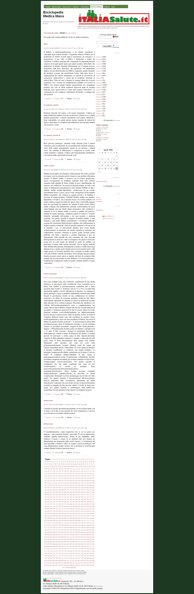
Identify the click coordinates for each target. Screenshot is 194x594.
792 (65, 558)
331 (85, 497)
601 (85, 532)
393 (57, 506)
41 (75, 462)
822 (48, 563)
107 (62, 469)
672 (82, 542)
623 (45, 537)
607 (51, 535)
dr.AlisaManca (49, 278)
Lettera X (99, 111)
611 (62, 535)
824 (54, 563)
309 (73, 495)
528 (82, 523)
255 (73, 488)
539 (62, 525)
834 (82, 563)
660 (48, 542)
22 (87, 459)
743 (79, 551)
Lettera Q (99, 94)
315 (90, 495)
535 (51, 525)
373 (51, 504)
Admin (46, 24)
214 (59, 483)
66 (75, 464)
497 (45, 520)
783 (90, 556)
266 (54, 490)
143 (62, 473)
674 (87, 542)
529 (85, 523)
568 (93, 528)
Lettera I (98, 76)
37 (67, 462)
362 (71, 502)
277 (85, 490)
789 (57, 558)
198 (65, 481)
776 (71, 556)
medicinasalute (50, 109)
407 (45, 509)
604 (93, 532)
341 (62, 499)
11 (65, 459)
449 (62, 513)
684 (65, 544)
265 (51, 490)
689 (79, 544)
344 (71, 499)
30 (53, 462)
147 (73, 473)
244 (93, 485)
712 (93, 546)
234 (65, 485)
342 (65, 499)
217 (68, 483)
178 (59, 478)
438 (82, 511)
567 (90, 528)
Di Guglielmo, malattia (51, 105)
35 (63, 462)
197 (62, 481)
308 (71, 495)
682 (59, 544)
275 (79, 490)
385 (85, 504)
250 (59, 488)
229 (51, 485)
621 (90, 535)
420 (82, 509)
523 (68, 523)
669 (73, 542)
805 (51, 560)
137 (45, 473)
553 (51, 528)
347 (79, 499)
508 (76, 520)
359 (62, 502)
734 (54, 551)
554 (54, 528)
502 (59, 520)
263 (45, 490)
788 (54, 558)
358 (59, 502)
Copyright (99, 201)
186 (82, 478)
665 (62, 542)
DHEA (46, 44)
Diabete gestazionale (50, 274)
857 (64, 568)
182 (71, 478)
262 (93, 488)
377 (62, 504)
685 (68, 544)
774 (65, 556)
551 (45, 528)
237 (73, 485)
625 (51, 537)
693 (90, 544)
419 (79, 509)
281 (45, 492)
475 (85, 516)
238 (76, 485)
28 (49, 462)
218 (71, 483)
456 (82, 513)
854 (87, 565)
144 (65, 473)
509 (79, 520)
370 (93, 502)
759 (73, 553)
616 (76, 535)
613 (68, 535)
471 (73, 516)
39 (71, 462)
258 (82, 488)
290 (71, 492)
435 (73, 511)
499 (51, 520)
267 (57, 490)
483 (57, 518)
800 (87, 558)
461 (45, 516)
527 (79, 523)
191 (45, 481)
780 (82, 556)
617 (79, 535)
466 (59, 516)
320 (54, 497)
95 (83, 466)
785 (45, 558)
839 (45, 565)
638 (87, 537)
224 (87, 483)
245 (45, 488)
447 (57, 513)
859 (69, 568)
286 (59, 492)
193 (51, 481)
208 (93, 481)
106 (59, 469)
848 (71, 565)
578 (71, 530)
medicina (48, 48)
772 (59, 556)
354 (48, 502)
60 (63, 464)
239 (79, 485)
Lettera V (99, 106)
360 (65, 502)
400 (76, 506)
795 (73, 558)
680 (54, 544)
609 (57, 535)
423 (90, 509)
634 (76, 537)
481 (51, 518)
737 (62, 551)
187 (85, 478)
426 (48, 511)
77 (46, 466)
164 (71, 476)
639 (90, 537)
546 (82, 525)
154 (93, 473)
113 (79, 469)
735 (57, 551)
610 (59, 535)
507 (73, 520)
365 (79, 502)
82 (57, 466)
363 (73, 502)
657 (90, 539)
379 (68, 504)
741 (73, 551)
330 (82, 497)
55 (53, 464)
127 (68, 471)
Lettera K (99, 80)
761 (79, 553)
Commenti (57, 99)
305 (62, 495)
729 (90, 549)
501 (57, 520)
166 (76, 476)
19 (81, 459)
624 (48, 537)
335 (45, 499)
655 (85, 539)
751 (51, 553)
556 (59, 528)
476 (87, 516)
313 (85, 495)
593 (62, 532)
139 (51, 473)
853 (85, 565)
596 (71, 532)
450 (65, 513)
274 (76, 490)
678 (48, 544)
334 (93, 497)
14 (71, 459)
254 (71, 488)
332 (87, 497)
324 (65, 497)
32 (57, 462)
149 (79, 473)
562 (76, 528)
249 (57, 488)
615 (73, 535)
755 (62, 553)
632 (71, 537)
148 (76, 473)
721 (68, 549)
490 (76, 518)
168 (82, 476)
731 (45, 551)
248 (54, 488)
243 (90, 485)
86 (65, 466)
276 (82, 490)
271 (68, 490)
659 (45, 542)
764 (87, 553)
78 (49, 466)
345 (73, 499)
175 (51, 478)
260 (87, 488)
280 (93, 490)
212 (54, 483)
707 (79, 546)
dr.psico (47, 170)
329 (79, 497)
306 (65, 495)
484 (59, 518)
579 (73, 530)
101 (45, 469)
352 (93, 499)
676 (93, 542)
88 (69, 466)
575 (62, 530)
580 (76, 530)
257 (79, 488)
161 (62, 476)
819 (90, 560)
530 (87, 523)
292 (76, 492)
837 (90, 563)
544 (76, 525)
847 (68, 565)
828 (65, 563)
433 (68, 511)
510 (82, 520)
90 (73, 466)
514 (93, 520)
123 (57, 471)
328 (76, 497)
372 (48, 504)
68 (79, 464)
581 (79, 530)
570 (48, 530)
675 (90, 542)
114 (82, 469)
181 (68, 478)
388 (93, 504)
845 (62, 565)
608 (54, 535)
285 (57, 492)
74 (91, 464)
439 (85, 511)
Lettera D (70, 48)
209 (45, 483)
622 (93, 535)
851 (79, 565)
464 (54, 516)
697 (51, 546)
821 (45, 563)
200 (71, 481)
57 (57, 464)
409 (51, 509)
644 (54, 539)
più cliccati (116, 120)
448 (59, 513)
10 (63, 459)
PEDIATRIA (85, 7)
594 (65, 532)
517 (51, 523)
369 (90, 502)
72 (87, 464)
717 (57, 549)
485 (62, 518)
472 (76, 516)
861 (75, 568)
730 (93, 549)
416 (71, 509)
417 (73, 509)
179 (62, 478)
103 (51, 469)
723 (73, 549)
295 (85, 492)
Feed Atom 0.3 (109, 218)
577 (68, 530)
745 (85, 551)
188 (87, 478)
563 (79, 528)
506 (71, 520)
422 (87, 509)
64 (71, 464)
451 (68, 513)
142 (59, 473)
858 (66, 568)
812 (71, 560)
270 (65, 490)
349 (85, 499)
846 (65, 565)
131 (79, 471)
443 (45, 513)
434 (71, 511)
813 (73, 560)
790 (59, 558)
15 (73, 459)
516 (48, 523)
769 (51, 556)
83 (59, 466)
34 (61, 462)
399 (73, 506)
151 (85, 473)
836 (87, 563)
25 (93, 459)
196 (59, 481)
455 (79, 513)
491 (79, 518)
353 (45, 502)
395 (62, 506)
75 (93, 464)
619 (85, 535)
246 (48, 488)
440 (87, 511)
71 (85, 464)
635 (79, 537)
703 (68, 546)
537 (57, 525)
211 (51, 483)
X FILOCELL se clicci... (103, 132)
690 (82, 544)
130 (76, 471)
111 (73, 469)
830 (71, 563)
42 (77, 462)
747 (90, 551)
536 (54, 525)
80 (53, 466)
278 (87, 490)
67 (77, 464)
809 (62, 560)
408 (48, 509)
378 (65, 504)
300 (48, 495)
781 (85, 556)
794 (71, 558)
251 (62, 488)
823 (51, 563)
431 (62, 511)
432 (65, 511)
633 (73, 537)
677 (45, 544)
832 (76, 563)
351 (90, 499)
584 (87, 530)
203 (79, 481)
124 (59, 471)
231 (57, 485)
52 (47, 464)
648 (65, 539)
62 (67, 464)
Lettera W (99, 109)
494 (87, 518)
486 (65, 518)
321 (57, 497)
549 (90, 525)
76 (44, 466)
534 (48, 525)
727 (85, 549)
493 (85, 518)
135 (90, 471)
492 (82, 518)
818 (87, 560)
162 (65, 476)
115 (85, 469)
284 (54, 492)
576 (65, 530)
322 (59, 497)
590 (54, 532)
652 (76, 539)
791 (62, 558)
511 (85, 520)
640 (93, 537)
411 (57, 509)
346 (76, 499)
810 (65, 560)
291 (73, 492)
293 (79, 492)
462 (48, 516)
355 (51, 502)
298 (93, 492)
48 (89, 462)
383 (79, 504)
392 (54, 506)
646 (59, 539)
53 (49, 464)
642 (48, 539)
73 (89, 464)
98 (89, 466)
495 (90, 518)
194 (54, 481)
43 (79, 462)
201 (73, 481)
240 (82, 485)
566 (87, 528)
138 (48, 473)
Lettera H (99, 73)
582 (82, 530)
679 (51, 544)
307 (68, 495)
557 (62, 528)
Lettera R (99, 97)
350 (87, 499)
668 (71, 542)
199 (68, 481)
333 (90, 497)
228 (48, 485)
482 (54, 518)
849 (73, 565)
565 (85, 528)
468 (65, 516)
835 (85, 563)
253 (68, 488)
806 (54, 560)
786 (48, 558)
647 (62, 539)
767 (45, 556)
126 (65, 471)
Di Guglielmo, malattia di (52, 135)
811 (68, 560)
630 (65, 537)
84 (61, 466)
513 (90, 520)
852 (82, 565)
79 (51, 466)
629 (62, 537)
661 (51, 542)
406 (93, 506)
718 (59, 549)
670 (76, 542)
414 (65, 509)
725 (79, 549)
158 (54, 476)
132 (82, 471)
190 (93, 478)
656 (87, 539)
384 (82, 504)
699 (57, 546)
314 (87, 495)
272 (71, 490)
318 (48, 497)
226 (93, 483)
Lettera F (98, 69)
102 (48, 469)
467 (62, 516)
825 (57, 563)
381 (73, 504)
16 (75, 459)
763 (85, 553)
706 (76, 546)
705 (73, 546)
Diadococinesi (48, 400)
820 (93, 560)
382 (76, 504)
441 (90, 511)
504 (65, 520)
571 (51, 530)
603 (90, 532)
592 (59, 532)
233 (62, 485)
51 (45, 464)
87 (67, 466)
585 (90, 530)
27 (47, 462)
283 (51, 492)
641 (45, 539)
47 (87, 462)
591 (57, 532)
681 (57, 544)
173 (45, 478)
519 (57, 523)
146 (71, 473)
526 (76, 523)
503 (62, 520)
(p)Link (48, 99)
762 (82, 553)
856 (93, 565)
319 (51, 497)
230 (54, 485)
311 (79, 495)
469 (68, 516)
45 (83, 462)
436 (76, 511)
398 (71, 506)
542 (71, 525)
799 (85, 558)
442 (93, 511)
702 (65, 546)
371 (45, 504)
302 (54, 495)
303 (57, 495)
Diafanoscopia (48, 424)
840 (48, 565)
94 (81, 466)
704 (71, 546)
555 (57, 528)
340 (59, 499)
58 (59, 464)
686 (71, 544)
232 (59, 485)
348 (82, 499)
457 (85, 513)
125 (62, 471)
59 (61, 464)
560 (71, 528)
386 (87, 504)
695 (45, 546)
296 (87, 492)
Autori (98, 197)
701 (62, 546)
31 (55, 462)
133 (85, 471)
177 (57, 478)
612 (65, 535)
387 (90, 504)
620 (87, 535)
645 (57, 539)
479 (45, 518)
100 (93, 466)
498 (48, 520)
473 (79, 516)
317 (45, 497)
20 (83, 459)
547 (85, 525)
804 (48, 560)
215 (62, 483)
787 (51, 558)
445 (51, 513)
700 (59, 546)
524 (71, 523)
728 (87, 549)
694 (93, 544)
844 (59, 565)
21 (85, 459)
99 (91, 466)
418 (76, 509)
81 (55, 466)
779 (79, 556)
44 (81, 462)
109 (68, 469)
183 (73, 478)
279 (90, 490)
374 (54, 504)
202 (76, 481)
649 (68, 539)
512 (87, 520)
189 (90, 478)
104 (54, 469)
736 (59, 551)
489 (73, 518)
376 (59, 504)
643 (51, 539)
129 (73, 471)
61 (65, 464)
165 (73, 476)
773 (62, 556)
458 (87, 513)
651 (73, 539)
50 (93, 462)
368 (87, 502)
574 (59, 530)
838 (93, 563)
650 (71, 539)
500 (54, 520)
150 (82, 473)
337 (51, 499)
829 (68, 563)
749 (45, 553)
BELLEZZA (67, 7)
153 (90, 473)
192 (48, 481)
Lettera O (99, 90)
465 (57, 516)
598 (76, 532)
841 (51, 565)
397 (68, 506)
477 (90, 516)
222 (82, 483)
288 (65, 492)
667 (68, 542)
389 (45, 506)
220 (76, 483)
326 (71, 497)
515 (45, 523)
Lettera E (98, 66)
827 (62, 563)
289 (68, 492)
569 (45, 530)
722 (71, 549)
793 (68, 558)
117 (90, 469)
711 (90, 546)
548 (87, 525)
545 (79, 525)
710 (87, 546)
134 (87, 471)
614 (71, 535)
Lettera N (99, 87)
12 (67, 459)
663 (57, 542)
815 (79, 560)
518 (54, 523)
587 (45, 532)
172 (93, 476)
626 (54, 537)
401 (79, 506)
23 (89, 459)
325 (68, 497)
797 (79, 558)
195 (57, 481)
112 (76, 469)
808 (59, 560)
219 (73, 483)
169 (85, 476)
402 (82, 506)
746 (87, 551)
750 (48, 553)
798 (82, 558)
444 (48, 513)
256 (76, 488)
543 (73, 525)
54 (51, 464)
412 (59, 509)
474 (82, 516)
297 (90, 492)
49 (91, 462)
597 (73, 532)
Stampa (77, 99)
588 (48, 532)
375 (57, 504)
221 (79, 483)
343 (68, 499)
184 (76, 478)
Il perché (98, 199)
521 (62, 523)
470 (71, 516)
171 (90, 476)
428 (54, 511)
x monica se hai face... (102, 127)
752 (54, 553)
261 (90, 488)
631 (68, 537)
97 (87, 466)
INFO (113, 7)
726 (82, 549)
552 (48, 528)
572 (54, 530)
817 (85, 560)
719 (62, 549)
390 (48, 506)
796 (76, 558)
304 (59, 495)
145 (68, 473)
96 (85, 466)
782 (87, 556)
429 (57, 511)
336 (48, 499)
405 (90, 506)
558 (65, 528)
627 (57, 537)
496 (93, 518)
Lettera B (99, 59)
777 (73, 556)
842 (54, 565)
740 (71, 551)
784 (93, 556)
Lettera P (98, 92)
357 (57, 502)
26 (45, 462)
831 (73, 563)
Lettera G (99, 71)
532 (93, 523)
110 (71, 469)
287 (62, 492)
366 (82, 502)
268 (59, 490)
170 (87, 476)
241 (85, 485)
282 (48, 492)
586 (93, 530)
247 (51, 488)
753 (57, 553)
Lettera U (99, 104)
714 (48, 549)
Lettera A (99, 57)
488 (71, 518)
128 (71, 471)
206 (87, 481)
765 (90, 553)
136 (93, 471)
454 (76, 513)
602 (87, 532)
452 (71, 513)
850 (76, 565)
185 (79, 478)
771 (57, 556)
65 (73, 464)
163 (68, 476)
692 (87, 544)
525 (73, 523)
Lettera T (98, 101)
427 (51, 511)
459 (90, 513)
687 (73, 544)
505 (68, 520)
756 (65, 553)
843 (57, 565)
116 (87, 469)
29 (51, 462)
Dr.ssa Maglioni (50, 139)
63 (69, 464)
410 (54, 509)
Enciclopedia (100, 181)
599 (79, 532)
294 (82, 492)
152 (87, 473)
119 (45, 471)
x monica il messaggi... (103, 137)
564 (82, 528)
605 (45, 535)
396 (65, 506)
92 (77, 466)
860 (72, 568)
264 (48, 490)
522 (65, 523)
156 (48, 476)
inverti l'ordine (70, 33)
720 (65, 549)
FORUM (107, 7)
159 (57, 476)
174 (48, 478)
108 (65, 469)
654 (82, 539)
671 (79, 542)
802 (93, 558)
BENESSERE (56, 7)
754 (59, 553)
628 (59, 537)
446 (54, 513)
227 (45, 485)
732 (48, 551)
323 (62, 497)
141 (57, 473)
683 (62, 544)
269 (62, 490)
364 (76, 502)
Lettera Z (98, 116)
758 (71, 553)
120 (48, 471)
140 (54, 473)
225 (90, 483)
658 (93, 539)
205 (85, 481)
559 (68, 528)
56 (55, 464)
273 (73, 490)
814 (76, 560)
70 (83, 464)
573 (57, 530)
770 (54, 556)
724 (76, 549)
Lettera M (99, 85)
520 (59, 523)
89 (71, 466)
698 (54, 546)
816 (82, 560)
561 (73, 528)
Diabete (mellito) (49, 166)
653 (79, 539)
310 (76, 495)
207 (90, 481)
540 (65, 525)
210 (48, 483)
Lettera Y (99, 113)
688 (76, 544)
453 (73, 513)
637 (85, 537)
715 (51, 549)
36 (65, 462)
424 (93, 509)
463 (51, 516)
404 (87, 506)
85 (63, 466)
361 (68, 502)
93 (79, 466)
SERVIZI (76, 7)
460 (93, 513)
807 (57, 560)
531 (90, 523)
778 (76, 556)
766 (93, 553)
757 (68, 553)
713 (45, 549)
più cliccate (116, 186)
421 (85, 509)
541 (68, 525)
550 (93, 525)
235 (68, 485)
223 (85, 483)
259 (85, 488)
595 (68, 532)
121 (51, 471)
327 (73, 497)
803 (45, 560)
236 (71, 485)
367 (85, 502)
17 (77, 459)
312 (82, 495)
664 (59, 542)
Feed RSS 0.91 (109, 216)
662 (54, 542)
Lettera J (98, 78)
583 (85, 530)
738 (65, 551)
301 (51, 495)
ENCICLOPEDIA (96, 7)
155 (45, 476)
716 (54, 549)
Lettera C (99, 61)
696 (48, 546)
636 (82, 537)
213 (57, 483)
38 (69, 462)
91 (75, 466)
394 (59, 506)
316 (93, 495)
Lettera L (98, 83)
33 (59, 462)
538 (59, 525)
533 (45, 525)
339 (57, 499)
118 (93, 469)
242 (87, 485)
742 (76, 551)
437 (79, 511)
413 (62, 509)
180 (65, 478)
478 (93, 516)
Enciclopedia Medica (52, 33)
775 (68, 556)
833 (79, 563)
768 (48, 556)
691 (85, 544)
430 (59, 511)
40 (73, 462)
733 (51, 551)
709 (85, 546)
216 (65, 483)
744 (82, 551)
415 (68, 509)
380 (71, 504)
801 (90, 558)
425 (45, 511)
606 (48, 535)
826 (59, 563)
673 (85, 542)
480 (48, 518)
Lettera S (98, 99)
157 (51, 476)
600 (82, 532)
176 (54, 478)
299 (45, 495)
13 (69, 459)
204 (82, 481)
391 (51, 506)
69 (81, 464)
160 (59, 476)
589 (51, 532)
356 (54, 502)
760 (76, 553)
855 (90, 565)
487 (68, 518)
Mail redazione (98, 586)
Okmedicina (100, 210)
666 (65, 542)
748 (93, 551)
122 (54, 471)
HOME (48, 7)
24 (91, 459)
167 (79, 476)
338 (54, 499)
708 (82, 546)
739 (68, 551)
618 (82, 535)
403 (85, 506)
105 (57, 469)
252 (65, 488)
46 (85, 462)
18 (79, 459)
